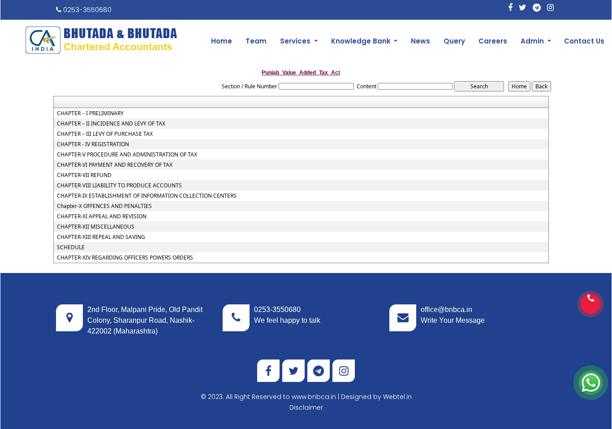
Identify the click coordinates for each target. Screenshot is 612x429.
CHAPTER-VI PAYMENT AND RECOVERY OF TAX (114, 165)
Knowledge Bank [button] (361, 41)
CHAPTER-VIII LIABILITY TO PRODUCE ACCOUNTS (119, 185)
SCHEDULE (71, 247)
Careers (492, 41)
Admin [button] (533, 41)
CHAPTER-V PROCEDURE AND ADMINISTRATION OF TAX (127, 154)
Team (256, 41)
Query (454, 41)
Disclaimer (306, 407)
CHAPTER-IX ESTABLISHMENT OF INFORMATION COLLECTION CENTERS (147, 195)
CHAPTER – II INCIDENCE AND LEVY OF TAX (111, 123)
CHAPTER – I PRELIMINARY (90, 113)
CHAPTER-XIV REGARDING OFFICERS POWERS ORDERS (125, 257)
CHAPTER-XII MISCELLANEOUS (95, 226)
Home (221, 41)
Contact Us (584, 41)
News (420, 41)
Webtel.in (397, 396)
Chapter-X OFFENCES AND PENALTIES (104, 206)
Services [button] (296, 41)
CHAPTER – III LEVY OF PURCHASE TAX (105, 134)
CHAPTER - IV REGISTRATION (93, 144)
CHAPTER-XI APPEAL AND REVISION (102, 216)
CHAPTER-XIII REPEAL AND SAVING (101, 237)
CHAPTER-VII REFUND (84, 175)
